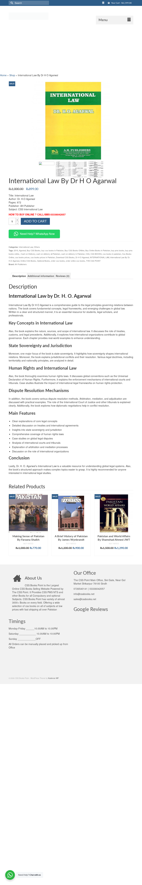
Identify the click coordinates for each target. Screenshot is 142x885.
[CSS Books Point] (71, 16)
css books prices (22, 257)
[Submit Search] (11, 3)
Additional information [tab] (41, 276)
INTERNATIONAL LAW (99, 257)
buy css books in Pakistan (52, 250)
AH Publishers (21, 264)
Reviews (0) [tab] (62, 276)
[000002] (63, 169)
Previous (12, 526)
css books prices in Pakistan (43, 257)
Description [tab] (19, 276)
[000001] (46, 169)
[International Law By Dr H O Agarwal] (71, 120)
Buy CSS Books (33, 250)
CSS (88, 253)
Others (37, 247)
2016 (16, 250)
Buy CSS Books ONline (74, 250)
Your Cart (121, 3)
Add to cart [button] (28, 553)
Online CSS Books (28, 260)
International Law (26, 247)
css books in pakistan (112, 253)
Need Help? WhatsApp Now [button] (37, 234)
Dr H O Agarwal (82, 257)
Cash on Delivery (28, 253)
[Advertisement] (71, 48)
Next (130, 526)
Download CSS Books (65, 257)
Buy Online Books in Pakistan (97, 250)
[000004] (95, 169)
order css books (58, 260)
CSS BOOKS (96, 253)
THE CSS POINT (93, 260)
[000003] (79, 169)
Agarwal (22, 250)
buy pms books (117, 250)
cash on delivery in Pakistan (73, 253)
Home (3, 75)
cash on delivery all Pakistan (48, 253)
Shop (12, 75)
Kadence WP (53, 678)
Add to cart (35, 221)
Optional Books (43, 260)
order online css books (75, 260)
